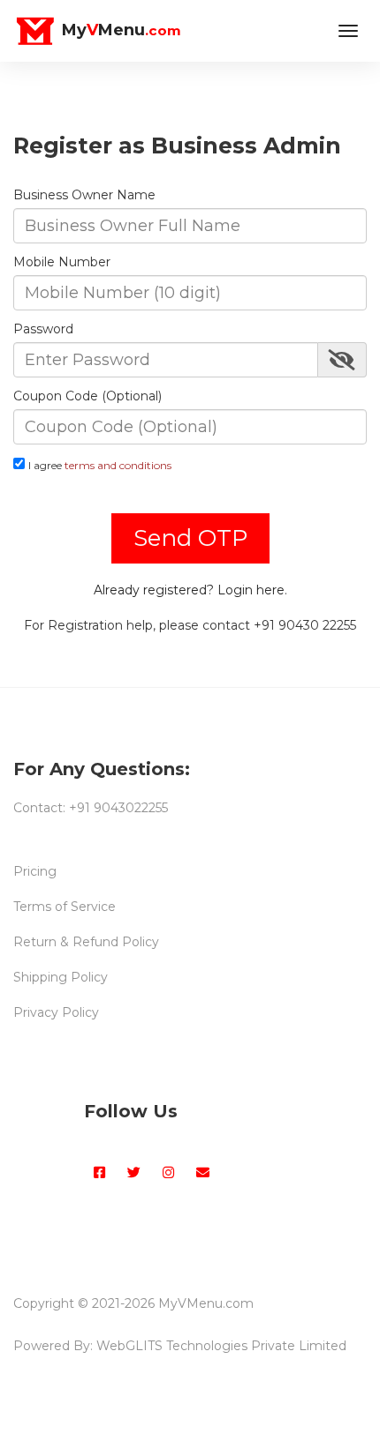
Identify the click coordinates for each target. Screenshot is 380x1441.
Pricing (35, 871)
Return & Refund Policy (86, 942)
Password (43, 329)
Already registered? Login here (189, 590)
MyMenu (119, 30)
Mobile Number (61, 262)
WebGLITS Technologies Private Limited (221, 1346)
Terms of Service (64, 907)
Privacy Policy (56, 1012)
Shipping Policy (60, 977)
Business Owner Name (84, 195)
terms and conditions (118, 465)
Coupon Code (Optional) (87, 396)
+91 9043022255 (118, 808)
